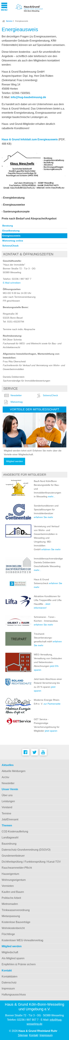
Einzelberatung (11, 230)
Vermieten (8, 885)
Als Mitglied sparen (13, 958)
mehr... (51, 496)
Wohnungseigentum (14, 879)
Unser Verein (10, 789)
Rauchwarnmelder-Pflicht (17, 867)
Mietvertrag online (12, 240)
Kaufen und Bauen (13, 891)
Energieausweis (21, 21)
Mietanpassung (11, 916)
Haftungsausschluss (14, 994)
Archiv (5, 777)
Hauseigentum (10, 873)
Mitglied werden (14, 461)
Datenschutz (9, 982)
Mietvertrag (17, 402)
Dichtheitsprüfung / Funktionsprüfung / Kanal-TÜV (31, 861)
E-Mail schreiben (12, 282)
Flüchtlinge (8, 934)
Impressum (8, 988)
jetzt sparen (51, 730)
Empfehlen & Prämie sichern (19, 964)
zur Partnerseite (51, 703)
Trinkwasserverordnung (16, 910)
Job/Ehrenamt (10, 819)
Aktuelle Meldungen (13, 771)
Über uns (7, 795)
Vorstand (7, 807)
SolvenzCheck (10, 245)
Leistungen (8, 801)
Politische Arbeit (11, 897)
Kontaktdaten (9, 976)
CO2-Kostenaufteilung (15, 831)
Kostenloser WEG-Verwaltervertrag (22, 940)
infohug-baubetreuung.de (28, 97)
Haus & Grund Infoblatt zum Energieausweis (30, 139)
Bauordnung (9, 843)
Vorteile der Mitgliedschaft (34, 409)
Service (9, 21)
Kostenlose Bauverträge (16, 922)
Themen (7, 825)
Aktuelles (8, 765)
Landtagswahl (10, 837)
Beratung (7, 225)
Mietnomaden (10, 903)
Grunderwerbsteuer (13, 855)
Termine (6, 813)
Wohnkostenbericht (13, 928)
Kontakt (7, 970)
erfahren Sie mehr (43, 517)
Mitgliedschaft (10, 952)
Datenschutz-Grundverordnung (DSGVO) (26, 849)
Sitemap (23, 1035)
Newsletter (16, 395)
